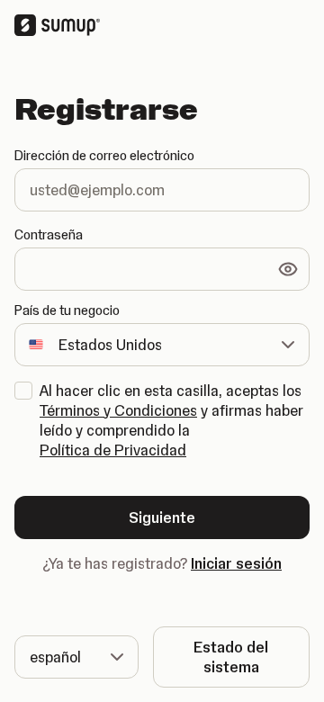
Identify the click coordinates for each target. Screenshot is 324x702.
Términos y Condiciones (118, 410)
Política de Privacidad (113, 450)
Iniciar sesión (236, 563)
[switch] (288, 269)
